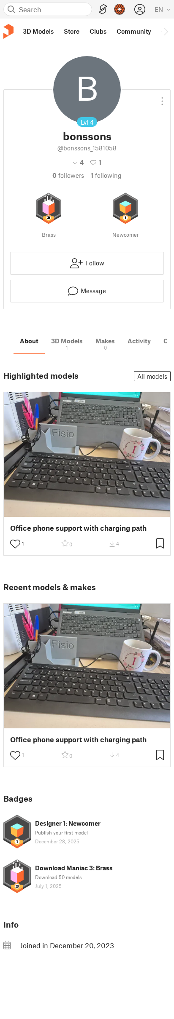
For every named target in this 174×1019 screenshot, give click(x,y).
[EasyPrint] (103, 9)
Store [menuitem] (71, 31)
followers (68, 175)
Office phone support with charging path (78, 528)
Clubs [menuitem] (98, 31)
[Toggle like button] (15, 544)
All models (152, 376)
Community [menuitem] (134, 31)
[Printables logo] (8, 31)
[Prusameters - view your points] (119, 9)
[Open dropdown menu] (162, 97)
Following (106, 175)
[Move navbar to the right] (165, 31)
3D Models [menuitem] (38, 31)
